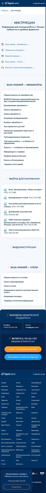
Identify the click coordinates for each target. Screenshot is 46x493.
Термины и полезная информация (18, 301)
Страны (19, 439)
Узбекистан (20, 393)
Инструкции (35, 455)
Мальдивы (35, 430)
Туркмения (35, 390)
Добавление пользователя (20, 212)
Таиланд (4, 407)
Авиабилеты (35, 434)
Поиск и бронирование (14, 282)
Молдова (4, 390)
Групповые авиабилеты (35, 451)
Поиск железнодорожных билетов (24, 230)
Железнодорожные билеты (23, 456)
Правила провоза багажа (15, 156)
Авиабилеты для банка (22, 435)
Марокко (19, 413)
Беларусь (19, 386)
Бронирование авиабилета (15, 105)
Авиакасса (35, 439)
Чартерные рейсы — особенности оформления (19, 142)
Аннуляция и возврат (13, 296)
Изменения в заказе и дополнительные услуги (21, 291)
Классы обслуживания (14, 160)
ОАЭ (17, 397)
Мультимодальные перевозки (8, 451)
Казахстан (5, 404)
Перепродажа (21, 446)
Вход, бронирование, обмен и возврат (25, 189)
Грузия (33, 418)
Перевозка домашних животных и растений (19, 132)
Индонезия (35, 400)
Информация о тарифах (14, 152)
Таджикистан (21, 390)
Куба (33, 407)
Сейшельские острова (6, 413)
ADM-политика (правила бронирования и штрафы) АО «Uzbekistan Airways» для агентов (22, 222)
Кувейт (3, 421)
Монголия (19, 421)
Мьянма (19, 430)
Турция (18, 425)
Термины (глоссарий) (13, 164)
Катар (18, 404)
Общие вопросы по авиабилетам (18, 95)
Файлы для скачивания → (15, 50)
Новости (34, 460)
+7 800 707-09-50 (39, 3)
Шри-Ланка (5, 425)
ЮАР (3, 397)
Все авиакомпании (8, 443)
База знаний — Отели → (15, 61)
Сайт (33, 443)
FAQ (17, 460)
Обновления (5, 455)
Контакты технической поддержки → (20, 67)
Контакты (19, 464)
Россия (34, 393)
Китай (18, 383)
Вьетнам (19, 418)
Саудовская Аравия (35, 426)
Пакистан (4, 434)
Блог (3, 460)
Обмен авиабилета (12, 114)
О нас (3, 464)
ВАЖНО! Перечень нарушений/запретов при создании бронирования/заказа (21, 100)
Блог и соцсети (6, 446)
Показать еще (23, 256)
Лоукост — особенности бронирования (21, 147)
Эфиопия (4, 400)
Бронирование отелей (18, 198)
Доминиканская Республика (22, 408)
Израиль (34, 413)
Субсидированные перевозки (17, 137)
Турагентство (21, 443)
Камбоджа (5, 393)
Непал (3, 430)
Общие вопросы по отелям (15, 278)
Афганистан (35, 421)
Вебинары (19, 450)
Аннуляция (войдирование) (16, 118)
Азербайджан (36, 383)
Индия (3, 383)
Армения (4, 386)
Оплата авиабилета (12, 110)
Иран (33, 397)
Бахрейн (34, 404)
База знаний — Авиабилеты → (17, 44)
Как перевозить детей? (14, 127)
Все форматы (6, 439)
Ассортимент (36, 446)
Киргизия (34, 386)
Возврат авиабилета (13, 122)
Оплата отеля (10, 286)
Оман (3, 418)
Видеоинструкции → (13, 56)
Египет (18, 400)
